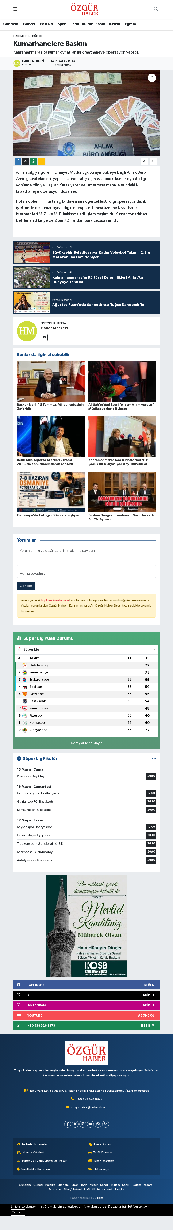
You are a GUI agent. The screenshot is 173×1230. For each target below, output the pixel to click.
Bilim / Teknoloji (74, 1189)
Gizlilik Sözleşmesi (99, 1189)
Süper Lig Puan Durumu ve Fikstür (44, 1160)
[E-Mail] (44, 337)
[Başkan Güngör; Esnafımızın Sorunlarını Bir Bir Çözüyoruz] (122, 492)
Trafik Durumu (102, 1152)
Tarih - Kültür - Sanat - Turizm (95, 24)
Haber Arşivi (102, 1169)
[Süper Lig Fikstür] (154, 759)
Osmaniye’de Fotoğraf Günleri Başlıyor (48, 515)
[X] (75, 1124)
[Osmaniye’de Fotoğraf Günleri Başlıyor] (51, 492)
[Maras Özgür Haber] (84, 9)
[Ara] (156, 9)
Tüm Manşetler (103, 1160)
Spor (62, 24)
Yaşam (147, 1184)
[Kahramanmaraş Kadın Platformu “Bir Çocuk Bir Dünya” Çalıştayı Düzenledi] (122, 437)
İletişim (119, 1189)
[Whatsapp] (98, 1124)
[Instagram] (82, 1124)
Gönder (26, 586)
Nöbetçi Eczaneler (34, 1144)
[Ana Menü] (15, 9)
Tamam (17, 1212)
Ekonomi (63, 1184)
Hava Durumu (103, 1144)
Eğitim (130, 24)
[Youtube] (90, 1124)
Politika (46, 24)
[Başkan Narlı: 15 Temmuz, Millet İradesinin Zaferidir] (51, 381)
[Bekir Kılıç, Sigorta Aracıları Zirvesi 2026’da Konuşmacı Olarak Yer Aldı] (51, 437)
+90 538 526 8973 (89, 1099)
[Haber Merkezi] (27, 331)
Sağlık (126, 1184)
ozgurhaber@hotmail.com (89, 1107)
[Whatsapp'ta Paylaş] (33, 161)
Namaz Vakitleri (33, 1152)
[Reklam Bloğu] (86, 926)
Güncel (29, 24)
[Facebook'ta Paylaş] (18, 161)
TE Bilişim (97, 1198)
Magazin (55, 1189)
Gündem (10, 24)
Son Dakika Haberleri (35, 1169)
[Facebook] (67, 1124)
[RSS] (105, 1124)
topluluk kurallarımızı (55, 600)
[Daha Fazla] (41, 161)
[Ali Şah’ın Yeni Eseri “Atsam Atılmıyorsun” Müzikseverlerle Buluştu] (122, 381)
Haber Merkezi (54, 328)
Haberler (20, 36)
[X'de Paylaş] (25, 161)
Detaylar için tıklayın (86, 743)
